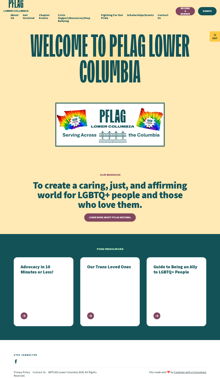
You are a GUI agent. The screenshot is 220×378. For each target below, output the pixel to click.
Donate (207, 11)
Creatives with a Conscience (190, 372)
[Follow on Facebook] (16, 362)
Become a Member (185, 11)
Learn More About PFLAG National (110, 217)
